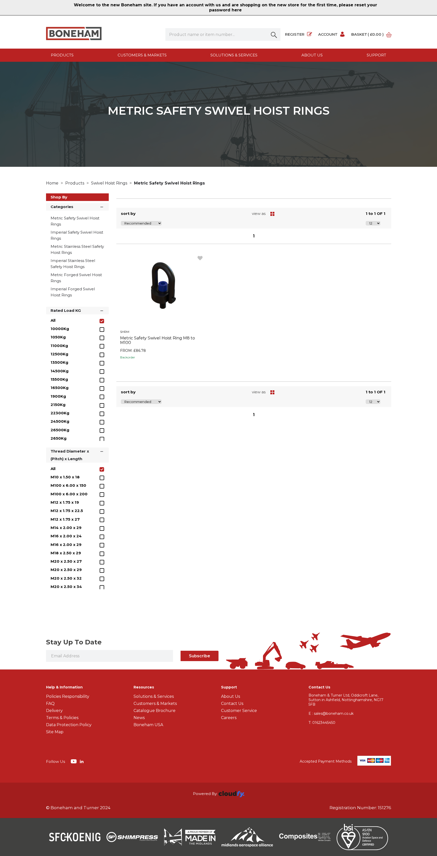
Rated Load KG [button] (66, 310)
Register (294, 34)
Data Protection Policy (69, 724)
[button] (274, 34)
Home (52, 183)
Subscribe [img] (199, 656)
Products (62, 55)
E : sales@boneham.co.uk (331, 713)
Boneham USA (148, 724)
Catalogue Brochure (155, 710)
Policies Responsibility (67, 696)
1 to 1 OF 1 (375, 213)
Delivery (54, 710)
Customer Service (239, 710)
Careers (228, 717)
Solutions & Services (233, 55)
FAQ (50, 703)
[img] (74, 761)
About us (312, 55)
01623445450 (322, 722)
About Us (230, 696)
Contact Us (232, 703)
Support (376, 55)
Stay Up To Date (74, 642)
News (139, 717)
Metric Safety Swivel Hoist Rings (169, 183)
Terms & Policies (62, 717)
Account (328, 34)
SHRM (124, 332)
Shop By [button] (59, 197)
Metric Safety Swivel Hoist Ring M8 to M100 (157, 340)
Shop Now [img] (162, 368)
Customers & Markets (142, 55)
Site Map (54, 731)
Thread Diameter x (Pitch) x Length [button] (70, 455)
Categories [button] (62, 206)
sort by (128, 213)
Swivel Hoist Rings (109, 183)
